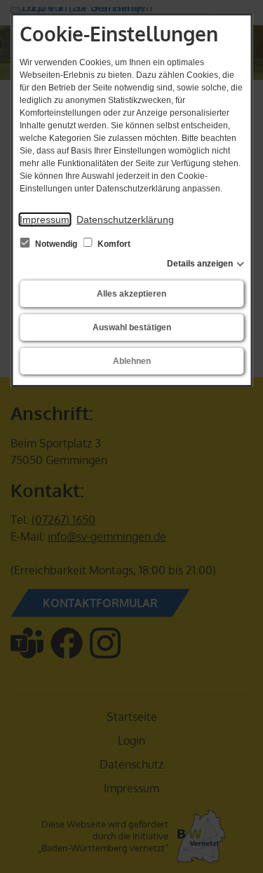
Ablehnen (132, 361)
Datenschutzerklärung (125, 219)
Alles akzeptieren (131, 294)
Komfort (112, 244)
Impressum (44, 219)
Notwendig (56, 244)
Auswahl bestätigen (132, 327)
